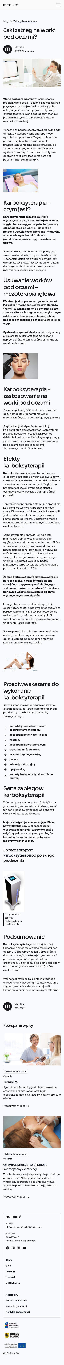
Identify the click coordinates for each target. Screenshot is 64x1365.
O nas (9, 1260)
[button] (58, 5)
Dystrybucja (13, 1282)
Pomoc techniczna (16, 1300)
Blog (8, 1265)
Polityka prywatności (18, 1312)
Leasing (10, 1271)
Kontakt (10, 1277)
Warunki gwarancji (16, 1306)
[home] (10, 5)
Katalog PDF (13, 1294)
